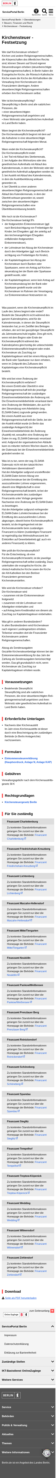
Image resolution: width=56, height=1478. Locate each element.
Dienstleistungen (32, 19)
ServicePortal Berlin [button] (14, 1326)
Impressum (10, 1335)
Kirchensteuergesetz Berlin (21, 802)
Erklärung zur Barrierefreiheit (20, 1352)
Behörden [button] (8, 1416)
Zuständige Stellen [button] (13, 1361)
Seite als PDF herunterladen (21, 1298)
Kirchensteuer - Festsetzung (18, 26)
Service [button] (6, 1407)
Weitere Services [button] (12, 1379)
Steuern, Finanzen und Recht (18, 23)
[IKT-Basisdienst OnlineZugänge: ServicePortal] (16, 1315)
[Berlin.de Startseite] (9, 3)
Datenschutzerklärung (16, 1344)
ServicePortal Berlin (11, 19)
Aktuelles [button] (7, 1434)
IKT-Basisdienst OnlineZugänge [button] (21, 1370)
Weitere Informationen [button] (16, 1452)
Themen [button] (7, 1443)
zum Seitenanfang (39, 1310)
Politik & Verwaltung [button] (14, 1425)
